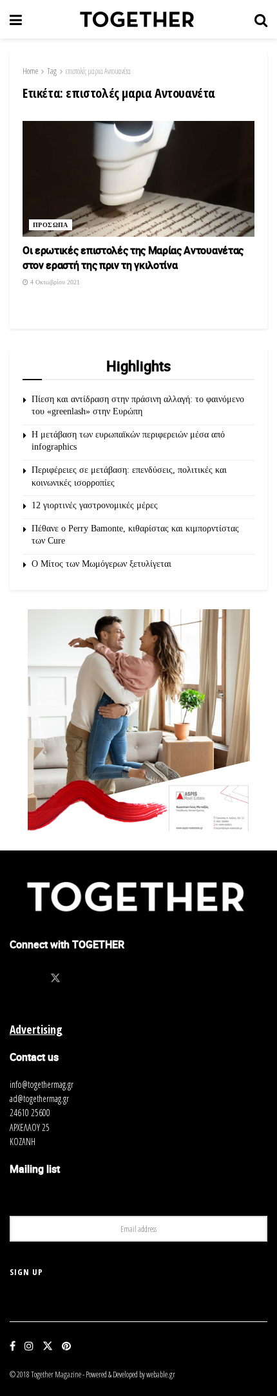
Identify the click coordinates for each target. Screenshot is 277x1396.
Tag (52, 71)
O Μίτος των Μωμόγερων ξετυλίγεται (101, 564)
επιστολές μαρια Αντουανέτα (98, 71)
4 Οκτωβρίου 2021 (54, 282)
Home (30, 71)
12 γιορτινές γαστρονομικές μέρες (95, 505)
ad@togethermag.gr (39, 1098)
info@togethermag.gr (41, 1084)
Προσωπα (50, 224)
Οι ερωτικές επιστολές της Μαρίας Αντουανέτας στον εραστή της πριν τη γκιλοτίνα (133, 257)
